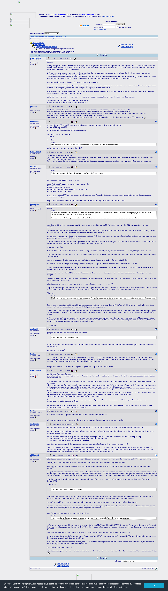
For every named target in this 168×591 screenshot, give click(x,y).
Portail (37, 36)
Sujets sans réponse (46, 38)
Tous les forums (38, 43)
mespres (33, 106)
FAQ (65, 36)
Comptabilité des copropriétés (46, 47)
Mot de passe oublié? (100, 29)
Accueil (32, 36)
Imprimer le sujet (127, 45)
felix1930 (33, 166)
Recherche (59, 36)
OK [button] (154, 586)
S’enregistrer (43, 36)
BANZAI (33, 354)
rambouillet (34, 121)
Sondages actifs (34, 38)
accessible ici (108, 16)
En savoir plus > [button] (121, 587)
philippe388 (34, 204)
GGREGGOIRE (35, 58)
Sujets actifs (51, 36)
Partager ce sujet (127, 47)
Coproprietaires (39, 45)
